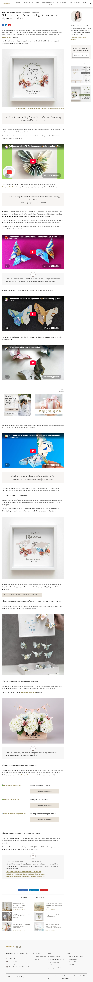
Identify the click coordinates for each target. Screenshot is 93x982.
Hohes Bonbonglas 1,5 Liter (40, 785)
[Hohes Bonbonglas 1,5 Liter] (14, 785)
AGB (84, 975)
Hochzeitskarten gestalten (57, 959)
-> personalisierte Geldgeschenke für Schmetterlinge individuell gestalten (40, 108)
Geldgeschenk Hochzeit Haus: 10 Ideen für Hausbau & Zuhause (17, 916)
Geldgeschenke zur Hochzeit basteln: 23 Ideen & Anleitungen (17, 926)
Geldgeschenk (6, 37)
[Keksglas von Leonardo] (14, 800)
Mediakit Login (73, 959)
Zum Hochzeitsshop (55, 956)
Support (37, 959)
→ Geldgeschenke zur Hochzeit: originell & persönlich (23, 872)
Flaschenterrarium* (27, 775)
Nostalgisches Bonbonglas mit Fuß (43, 814)
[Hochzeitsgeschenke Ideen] (48, 405)
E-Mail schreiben (13, 961)
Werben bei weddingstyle (76, 956)
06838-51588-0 (13, 958)
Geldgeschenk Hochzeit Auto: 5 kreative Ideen (49, 916)
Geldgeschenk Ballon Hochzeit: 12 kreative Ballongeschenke (17, 906)
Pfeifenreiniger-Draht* (9, 187)
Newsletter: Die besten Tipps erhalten (19, 967)
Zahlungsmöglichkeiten (56, 968)
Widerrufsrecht (77, 975)
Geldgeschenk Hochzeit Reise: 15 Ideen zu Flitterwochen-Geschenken (49, 926)
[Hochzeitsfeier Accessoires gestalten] (81, 74)
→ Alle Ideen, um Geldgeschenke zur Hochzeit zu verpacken (25, 874)
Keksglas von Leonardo (39, 799)
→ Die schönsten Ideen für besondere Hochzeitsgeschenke (25, 876)
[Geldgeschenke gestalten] (81, 93)
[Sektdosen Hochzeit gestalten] (17, 405)
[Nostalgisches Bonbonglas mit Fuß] (14, 814)
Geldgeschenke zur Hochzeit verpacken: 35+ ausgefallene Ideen (49, 906)
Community (12, 964)
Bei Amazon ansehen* (44, 791)
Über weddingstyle (40, 956)
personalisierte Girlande (28, 692)
